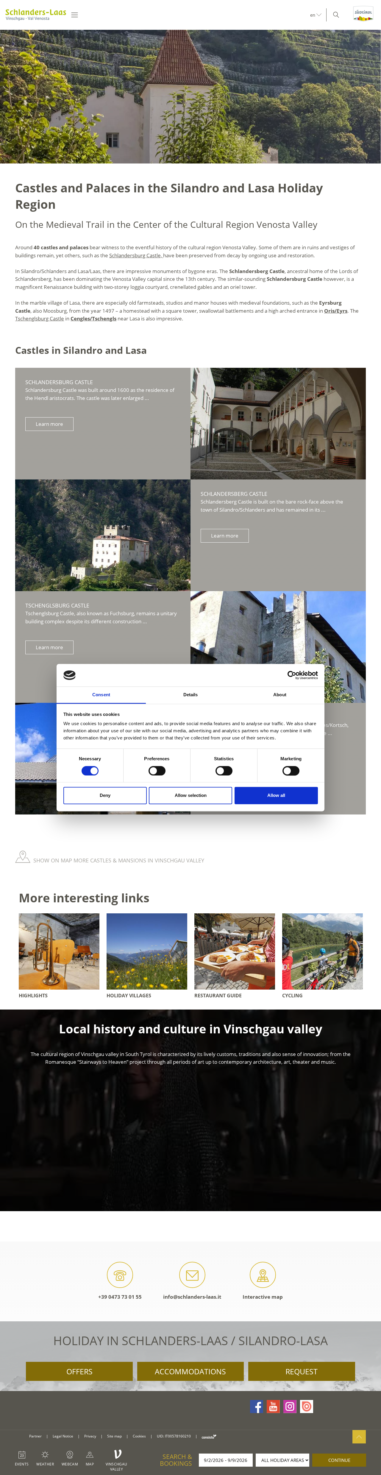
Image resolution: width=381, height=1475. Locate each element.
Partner (35, 1436)
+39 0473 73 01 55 (120, 1296)
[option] (190, 96)
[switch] (157, 770)
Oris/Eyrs (335, 310)
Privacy (90, 1436)
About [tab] (279, 694)
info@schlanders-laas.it (192, 1296)
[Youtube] (273, 1406)
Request (301, 1371)
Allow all (276, 795)
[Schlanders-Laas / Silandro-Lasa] (35, 14)
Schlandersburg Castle (59, 382)
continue (339, 1460)
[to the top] (359, 1436)
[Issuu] (306, 1406)
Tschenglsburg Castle (39, 318)
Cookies (139, 1436)
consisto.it (209, 1436)
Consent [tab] (101, 694)
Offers (79, 1371)
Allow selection (191, 795)
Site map (114, 1436)
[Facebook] (256, 1406)
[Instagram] (289, 1406)
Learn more (49, 423)
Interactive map (263, 1296)
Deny (105, 795)
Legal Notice (63, 1436)
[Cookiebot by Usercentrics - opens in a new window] (292, 675)
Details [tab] (190, 694)
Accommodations (190, 1371)
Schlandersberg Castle (234, 493)
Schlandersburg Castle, (136, 255)
